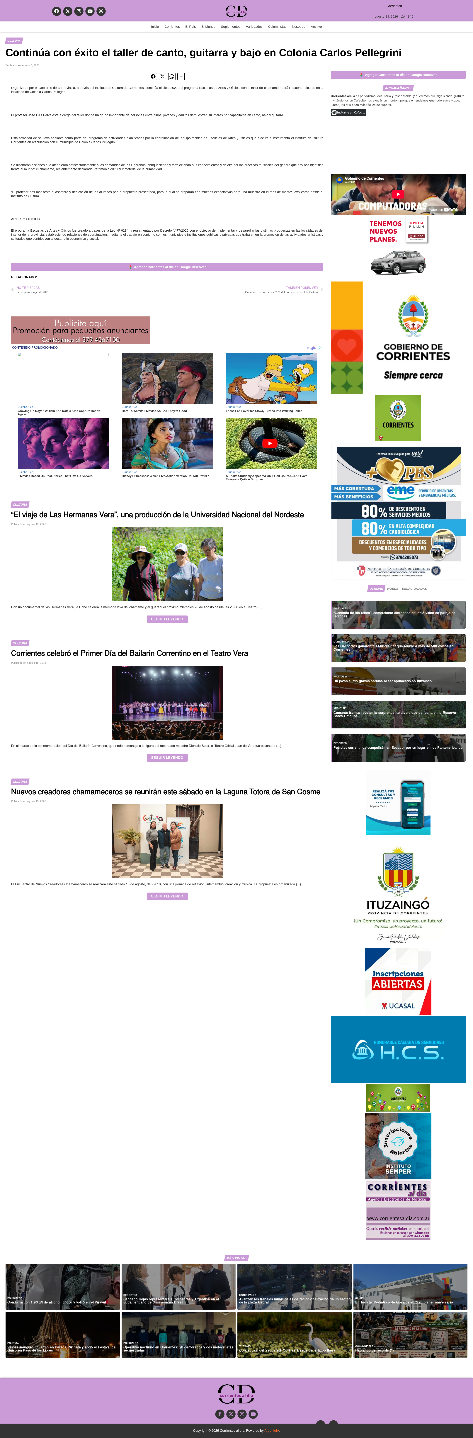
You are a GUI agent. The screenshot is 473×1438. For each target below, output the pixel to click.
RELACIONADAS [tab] (414, 589)
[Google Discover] (101, 11)
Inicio (155, 26)
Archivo (316, 26)
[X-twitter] (67, 11)
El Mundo (208, 26)
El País (190, 26)
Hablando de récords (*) (374, 1350)
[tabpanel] (398, 679)
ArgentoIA (271, 1430)
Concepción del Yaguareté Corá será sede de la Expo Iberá (287, 1350)
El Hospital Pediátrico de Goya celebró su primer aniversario (404, 1302)
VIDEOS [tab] (392, 589)
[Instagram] (79, 11)
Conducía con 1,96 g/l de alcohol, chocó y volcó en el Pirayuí (56, 1302)
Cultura (14, 41)
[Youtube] (90, 11)
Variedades (254, 26)
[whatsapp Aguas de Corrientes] (398, 834)
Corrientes (172, 26)
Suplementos (230, 26)
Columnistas (277, 26)
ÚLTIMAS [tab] (376, 589)
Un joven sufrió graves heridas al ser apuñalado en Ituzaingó (383, 681)
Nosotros (298, 26)
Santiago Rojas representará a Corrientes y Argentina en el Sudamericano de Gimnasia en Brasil (171, 1301)
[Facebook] (56, 11)
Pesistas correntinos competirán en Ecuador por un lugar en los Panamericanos (398, 747)
